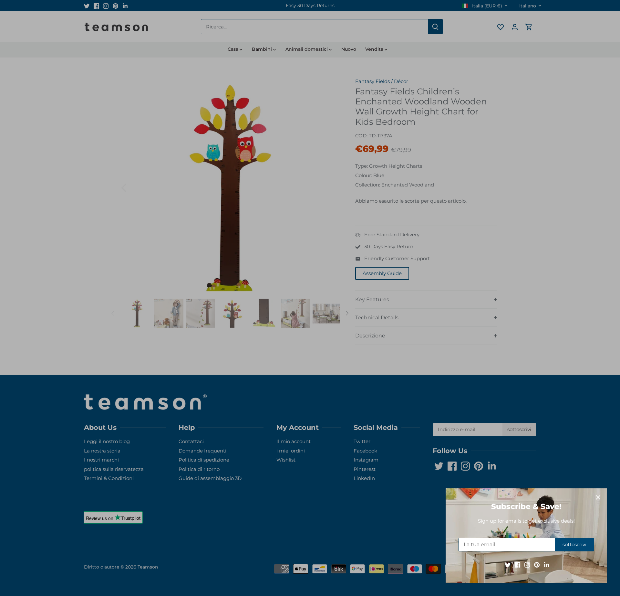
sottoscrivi (574, 544)
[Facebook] (517, 564)
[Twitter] (508, 564)
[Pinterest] (537, 564)
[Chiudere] (598, 497)
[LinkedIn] (546, 564)
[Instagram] (527, 564)
